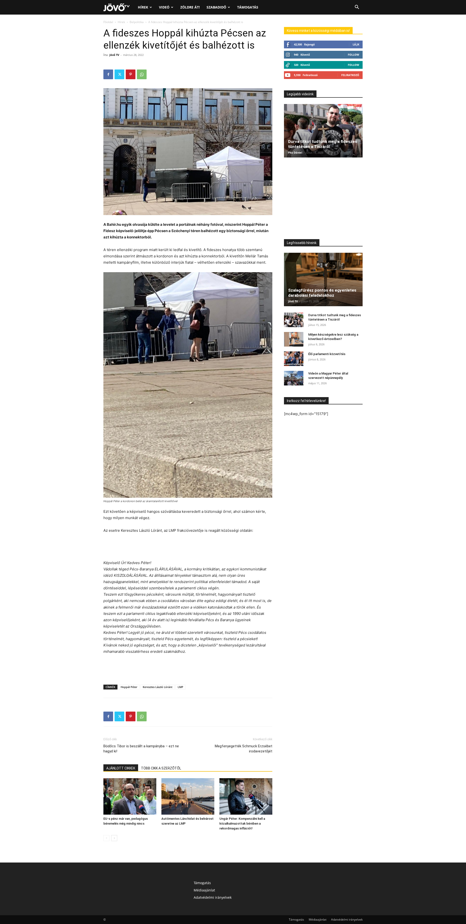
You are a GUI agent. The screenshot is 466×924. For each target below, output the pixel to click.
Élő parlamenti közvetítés (326, 354)
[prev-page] (106, 838)
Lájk (356, 44)
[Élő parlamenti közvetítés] (293, 358)
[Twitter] (119, 74)
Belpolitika (137, 22)
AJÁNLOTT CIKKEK (120, 768)
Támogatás (247, 7)
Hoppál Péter (129, 687)
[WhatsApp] (142, 74)
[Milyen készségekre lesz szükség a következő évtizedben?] (293, 339)
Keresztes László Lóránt (157, 687)
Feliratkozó (350, 75)
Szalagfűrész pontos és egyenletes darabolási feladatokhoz (322, 293)
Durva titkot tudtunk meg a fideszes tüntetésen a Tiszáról (322, 144)
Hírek (143, 7)
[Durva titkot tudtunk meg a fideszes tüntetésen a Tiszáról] (323, 130)
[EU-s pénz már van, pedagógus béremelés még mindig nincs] (129, 796)
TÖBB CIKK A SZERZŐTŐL (161, 768)
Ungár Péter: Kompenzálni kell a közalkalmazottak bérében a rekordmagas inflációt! (242, 823)
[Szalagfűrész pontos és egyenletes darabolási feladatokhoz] (323, 279)
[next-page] (114, 838)
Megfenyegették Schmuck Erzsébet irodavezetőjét (243, 748)
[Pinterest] (130, 74)
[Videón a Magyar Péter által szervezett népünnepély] (293, 378)
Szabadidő (216, 7)
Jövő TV (114, 55)
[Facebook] (108, 74)
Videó (164, 7)
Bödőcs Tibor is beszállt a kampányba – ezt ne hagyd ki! (141, 748)
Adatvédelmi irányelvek (213, 897)
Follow (353, 54)
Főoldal (108, 22)
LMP (180, 687)
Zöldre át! (190, 7)
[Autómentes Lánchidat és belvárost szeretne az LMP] (187, 796)
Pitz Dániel (295, 152)
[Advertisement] (188, 547)
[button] (357, 7)
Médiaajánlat (204, 890)
